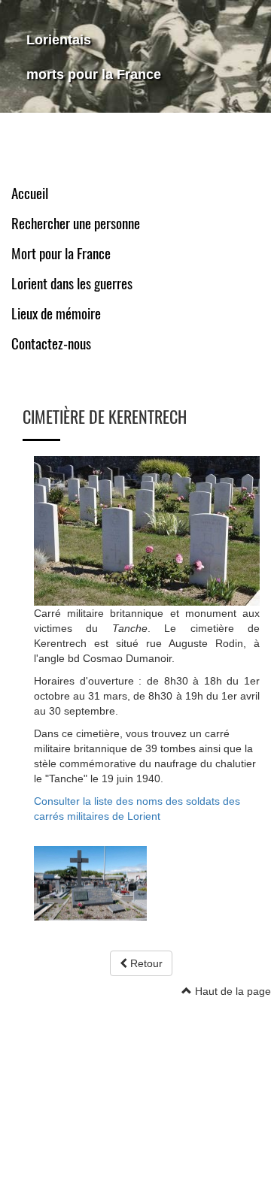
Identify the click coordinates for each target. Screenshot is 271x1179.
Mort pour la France (61, 253)
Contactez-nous (51, 343)
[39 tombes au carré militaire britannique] (147, 530)
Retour (145, 963)
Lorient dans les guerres (71, 283)
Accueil (29, 193)
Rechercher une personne (75, 223)
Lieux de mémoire (56, 313)
